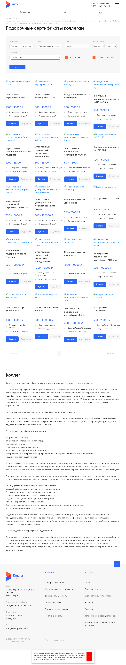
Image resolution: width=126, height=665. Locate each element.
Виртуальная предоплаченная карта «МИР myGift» (106, 98)
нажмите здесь (60, 659)
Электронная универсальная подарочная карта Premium (45, 204)
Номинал (13, 53)
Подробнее (26, 124)
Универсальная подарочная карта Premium (16, 253)
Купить (41, 123)
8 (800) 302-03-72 (14, 616)
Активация (25, 12)
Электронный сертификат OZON (45, 96)
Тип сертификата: (100, 41)
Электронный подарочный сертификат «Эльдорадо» (42, 257)
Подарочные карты (55, 582)
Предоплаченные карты (57, 609)
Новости (89, 602)
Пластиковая (98, 46)
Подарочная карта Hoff (106, 198)
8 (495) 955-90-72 (14, 618)
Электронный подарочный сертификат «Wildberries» (42, 151)
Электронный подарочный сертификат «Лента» (17, 204)
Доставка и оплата (94, 589)
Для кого (68, 41)
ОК (89, 656)
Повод (39, 41)
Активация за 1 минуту (107, 57)
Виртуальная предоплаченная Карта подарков (19, 151)
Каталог (17, 18)
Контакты (89, 582)
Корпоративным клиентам (98, 596)
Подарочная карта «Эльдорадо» (16, 309)
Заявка (12, 123)
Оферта (89, 609)
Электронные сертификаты (59, 589)
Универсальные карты (56, 596)
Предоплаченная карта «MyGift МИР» (106, 148)
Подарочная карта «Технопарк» (74, 254)
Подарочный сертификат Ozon (15, 96)
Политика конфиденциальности (100, 616)
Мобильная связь (53, 602)
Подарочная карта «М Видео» (47, 309)
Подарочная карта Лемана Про (74, 201)
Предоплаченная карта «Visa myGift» (77, 96)
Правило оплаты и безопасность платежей (101, 624)
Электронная (110, 46)
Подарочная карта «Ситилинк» (104, 309)
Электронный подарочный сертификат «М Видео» (106, 256)
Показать (17, 67)
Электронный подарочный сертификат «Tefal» (74, 311)
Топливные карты (54, 616)
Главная (9, 18)
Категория (13, 41)
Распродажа (75, 57)
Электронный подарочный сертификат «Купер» (75, 151)
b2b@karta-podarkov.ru (17, 628)
